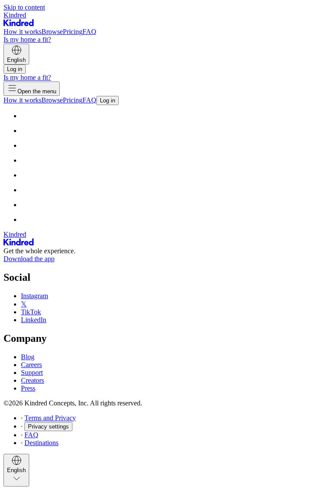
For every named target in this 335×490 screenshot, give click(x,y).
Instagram (34, 295)
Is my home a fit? (27, 39)
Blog (27, 357)
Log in (14, 69)
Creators (32, 380)
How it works (22, 31)
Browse (52, 31)
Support (32, 372)
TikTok (31, 312)
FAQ (89, 31)
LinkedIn (33, 319)
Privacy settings (48, 426)
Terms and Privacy (50, 418)
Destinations (41, 442)
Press (28, 388)
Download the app (29, 258)
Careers (31, 364)
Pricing (72, 31)
